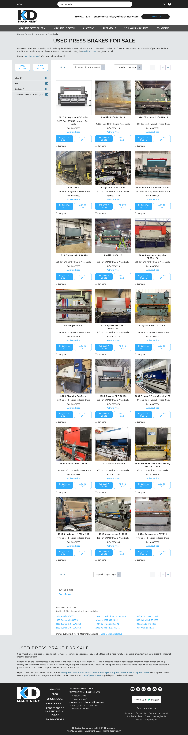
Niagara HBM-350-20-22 (107, 620)
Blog (55, 694)
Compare (61, 146)
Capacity (19, 89)
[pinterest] (143, 689)
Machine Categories (31, 28)
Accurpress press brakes (72, 672)
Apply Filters (22, 67)
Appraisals (109, 28)
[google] (138, 689)
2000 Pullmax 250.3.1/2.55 (108, 627)
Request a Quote (64, 138)
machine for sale (31, 56)
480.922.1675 (80, 695)
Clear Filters (40, 67)
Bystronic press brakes (115, 672)
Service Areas (55, 698)
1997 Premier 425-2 (145, 627)
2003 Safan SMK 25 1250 (147, 620)
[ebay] (154, 689)
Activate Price (73, 132)
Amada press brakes (94, 672)
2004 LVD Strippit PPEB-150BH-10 (111, 616)
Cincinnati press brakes (138, 672)
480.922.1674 (82, 16)
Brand (18, 78)
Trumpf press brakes (91, 675)
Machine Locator (64, 28)
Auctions (88, 28)
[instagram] (149, 689)
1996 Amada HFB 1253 (146, 624)
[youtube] (132, 689)
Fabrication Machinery (35, 34)
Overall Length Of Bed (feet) (29, 94)
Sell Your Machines (136, 28)
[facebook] (160, 689)
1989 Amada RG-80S (65, 616)
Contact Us (155, 16)
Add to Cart (82, 138)
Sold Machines (55, 719)
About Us (54, 689)
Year (17, 83)
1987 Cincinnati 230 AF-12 (107, 624)
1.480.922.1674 (93, 692)
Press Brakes (65, 594)
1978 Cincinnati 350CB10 (67, 620)
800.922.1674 (87, 688)
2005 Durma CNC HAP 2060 (68, 624)
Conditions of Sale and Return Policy (55, 711)
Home (20, 34)
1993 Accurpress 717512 (147, 616)
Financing (163, 28)
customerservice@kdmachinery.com (116, 16)
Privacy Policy (54, 703)
